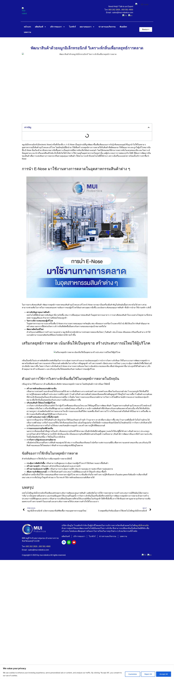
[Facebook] (64, 542)
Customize (132, 674)
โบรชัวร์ (72, 27)
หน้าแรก (27, 27)
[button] (149, 127)
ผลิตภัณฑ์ (39, 27)
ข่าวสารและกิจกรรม (107, 27)
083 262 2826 (114, 10)
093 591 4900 (127, 10)
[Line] (69, 542)
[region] (87, 672)
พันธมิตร (123, 27)
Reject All (148, 674)
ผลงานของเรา (85, 27)
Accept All (164, 674)
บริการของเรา (56, 27)
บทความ (27, 32)
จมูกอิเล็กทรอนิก (142, 525)
